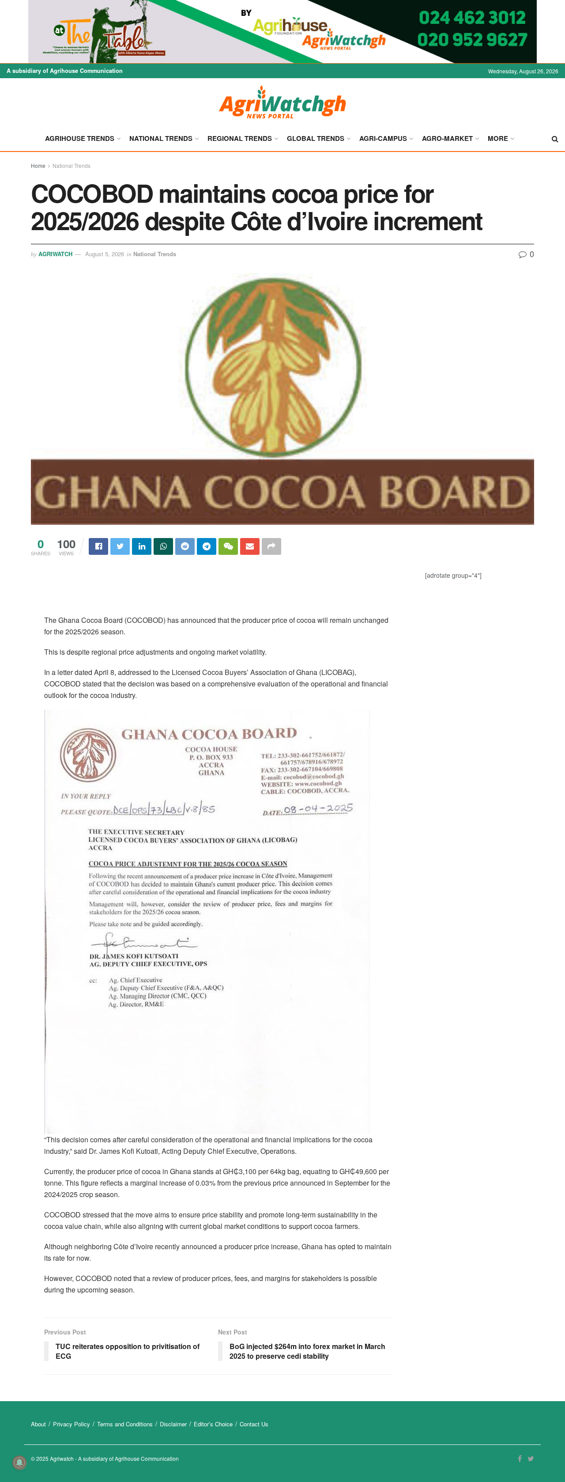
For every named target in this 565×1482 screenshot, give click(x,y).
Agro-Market (447, 138)
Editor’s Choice (213, 1424)
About (38, 1424)
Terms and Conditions (125, 1424)
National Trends (160, 138)
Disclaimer (173, 1424)
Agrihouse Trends (79, 138)
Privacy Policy (71, 1424)
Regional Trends (239, 138)
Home (38, 165)
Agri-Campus (383, 138)
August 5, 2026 (104, 254)
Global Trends (315, 138)
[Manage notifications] (19, 1462)
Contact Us (254, 1424)
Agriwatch (55, 254)
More (498, 138)
